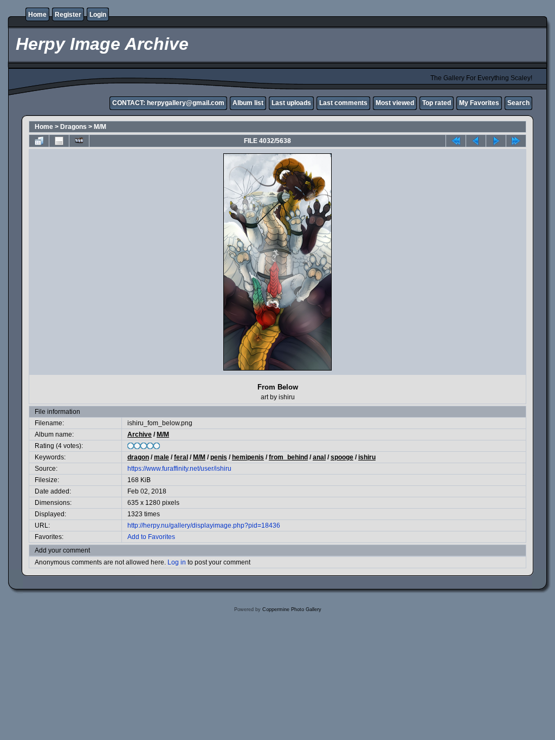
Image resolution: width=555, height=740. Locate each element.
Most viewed (395, 103)
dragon (138, 457)
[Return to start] (456, 141)
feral (181, 457)
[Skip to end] (516, 141)
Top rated (436, 103)
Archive (139, 434)
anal (319, 457)
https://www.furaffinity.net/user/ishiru (179, 468)
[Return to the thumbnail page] (39, 141)
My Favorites (479, 103)
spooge (342, 457)
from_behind (288, 457)
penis (218, 457)
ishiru (367, 457)
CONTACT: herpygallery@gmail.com (168, 103)
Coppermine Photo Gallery (291, 609)
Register (68, 14)
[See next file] (496, 141)
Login (97, 14)
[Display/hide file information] (59, 141)
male (161, 457)
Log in (176, 562)
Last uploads (291, 103)
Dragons (73, 127)
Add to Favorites (151, 537)
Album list (248, 103)
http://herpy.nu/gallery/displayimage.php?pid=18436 (203, 525)
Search (518, 103)
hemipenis (248, 457)
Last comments (343, 103)
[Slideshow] (79, 141)
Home (37, 14)
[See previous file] (476, 141)
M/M (100, 127)
